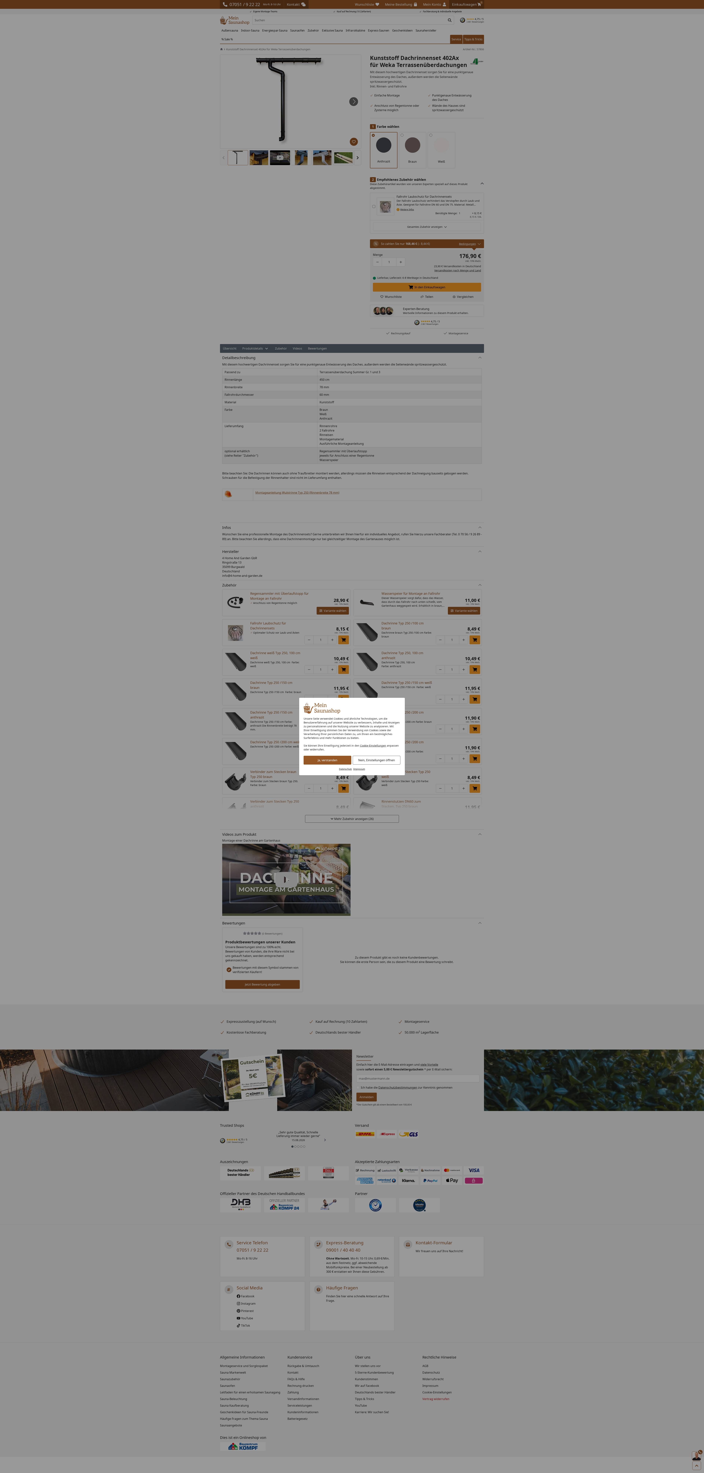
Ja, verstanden (327, 760)
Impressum (359, 769)
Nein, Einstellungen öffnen (376, 760)
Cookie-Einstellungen (373, 745)
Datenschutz (345, 769)
